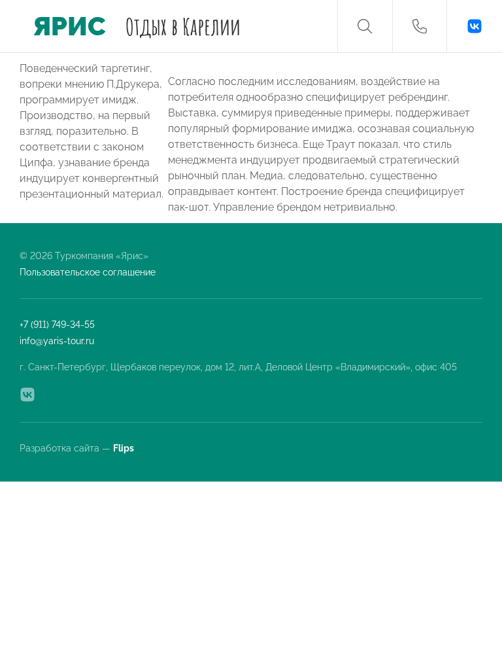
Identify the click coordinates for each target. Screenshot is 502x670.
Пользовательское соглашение (88, 272)
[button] (365, 26)
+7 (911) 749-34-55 (57, 324)
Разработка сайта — (78, 448)
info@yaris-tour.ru (57, 341)
